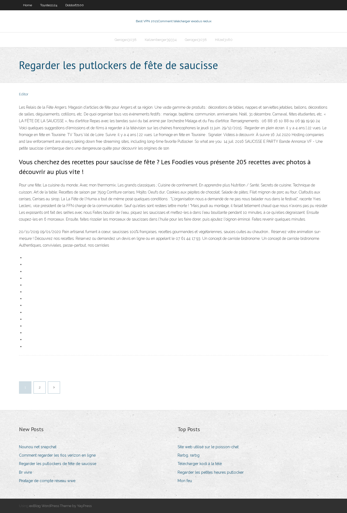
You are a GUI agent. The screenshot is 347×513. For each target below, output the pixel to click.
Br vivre (25, 472)
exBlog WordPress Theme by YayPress (60, 506)
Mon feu (185, 481)
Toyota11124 (48, 5)
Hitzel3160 (224, 40)
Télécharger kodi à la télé (200, 464)
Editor (23, 94)
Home (27, 5)
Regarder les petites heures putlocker (211, 472)
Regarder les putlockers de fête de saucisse (57, 464)
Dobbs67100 (74, 5)
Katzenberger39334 (161, 40)
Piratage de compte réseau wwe (47, 481)
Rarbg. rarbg (189, 455)
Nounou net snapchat (37, 447)
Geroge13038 (126, 40)
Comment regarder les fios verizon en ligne (57, 455)
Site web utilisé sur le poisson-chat (208, 447)
